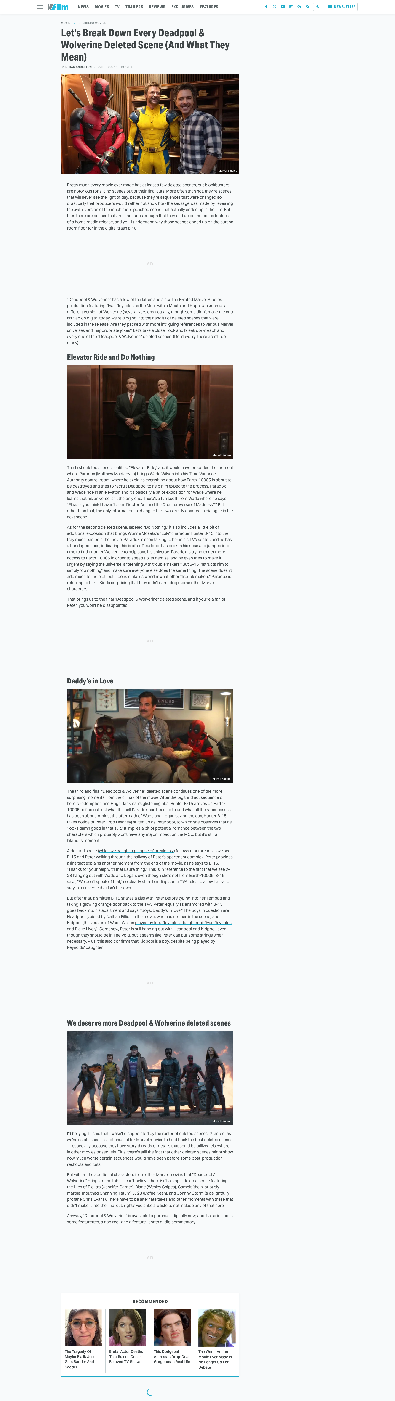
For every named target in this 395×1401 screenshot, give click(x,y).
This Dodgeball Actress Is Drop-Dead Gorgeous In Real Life (172, 1356)
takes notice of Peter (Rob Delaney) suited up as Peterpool (121, 822)
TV (117, 6)
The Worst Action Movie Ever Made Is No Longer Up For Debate (215, 1359)
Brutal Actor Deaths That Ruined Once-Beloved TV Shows (126, 1356)
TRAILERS (134, 6)
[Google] (299, 7)
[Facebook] (266, 7)
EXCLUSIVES (182, 6)
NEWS (83, 6)
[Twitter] (274, 7)
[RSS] (307, 7)
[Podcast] (317, 7)
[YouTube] (282, 7)
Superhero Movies (91, 22)
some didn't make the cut (208, 311)
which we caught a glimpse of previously (136, 850)
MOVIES (102, 6)
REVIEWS (157, 6)
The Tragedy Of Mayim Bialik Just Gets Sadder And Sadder (80, 1359)
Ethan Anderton (78, 67)
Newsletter (344, 6)
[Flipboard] (291, 7)
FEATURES (209, 6)
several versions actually (146, 311)
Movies (66, 22)
